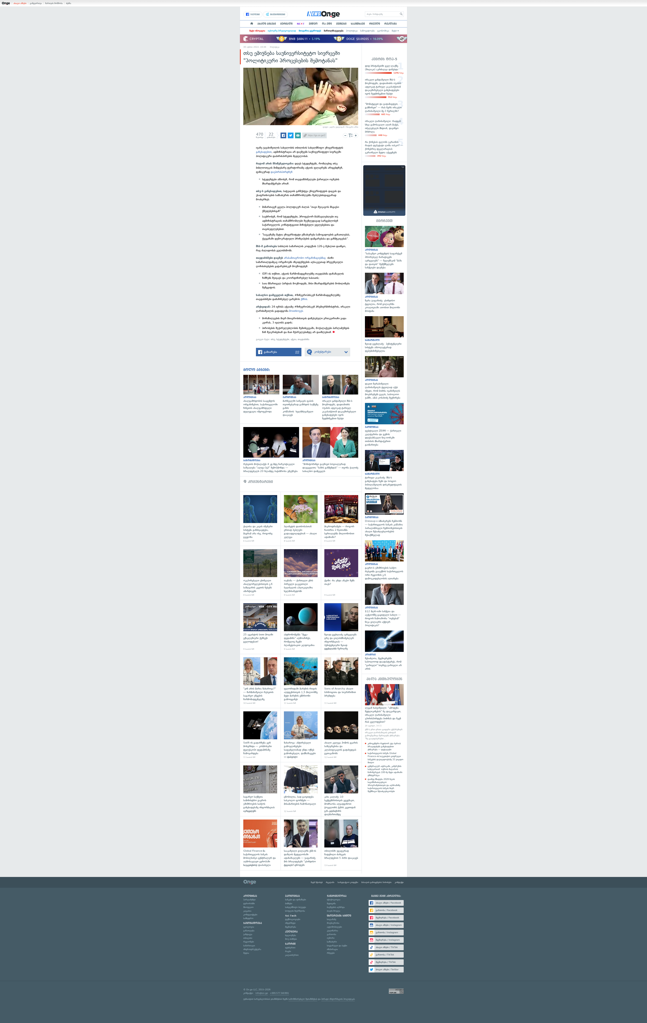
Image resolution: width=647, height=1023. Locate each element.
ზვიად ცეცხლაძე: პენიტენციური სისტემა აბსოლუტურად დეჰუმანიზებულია (384, 334)
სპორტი (290, 943)
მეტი (394, 30)
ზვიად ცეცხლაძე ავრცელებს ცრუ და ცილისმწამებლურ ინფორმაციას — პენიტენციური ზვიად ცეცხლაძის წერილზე (341, 627)
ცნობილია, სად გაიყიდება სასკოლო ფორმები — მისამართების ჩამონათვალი (301, 789)
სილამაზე (331, 919)
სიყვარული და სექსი (337, 945)
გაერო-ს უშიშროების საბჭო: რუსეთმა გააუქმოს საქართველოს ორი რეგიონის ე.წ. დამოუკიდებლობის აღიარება (384, 560)
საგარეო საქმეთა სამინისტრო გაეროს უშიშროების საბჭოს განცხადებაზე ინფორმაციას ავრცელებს (260, 789)
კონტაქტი (399, 882)
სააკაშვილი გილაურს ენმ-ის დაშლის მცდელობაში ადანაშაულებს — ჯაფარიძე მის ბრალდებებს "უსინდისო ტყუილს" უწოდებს (301, 843)
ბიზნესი (288, 903)
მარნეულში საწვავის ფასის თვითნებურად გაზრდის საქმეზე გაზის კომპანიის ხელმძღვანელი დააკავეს (302, 396)
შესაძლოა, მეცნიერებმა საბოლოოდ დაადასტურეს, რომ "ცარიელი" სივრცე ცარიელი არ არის (384, 651)
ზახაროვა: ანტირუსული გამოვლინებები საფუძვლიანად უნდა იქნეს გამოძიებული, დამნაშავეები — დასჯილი (301, 735)
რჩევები (331, 953)
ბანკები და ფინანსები (295, 899)
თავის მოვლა (333, 911)
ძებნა (68, 3)
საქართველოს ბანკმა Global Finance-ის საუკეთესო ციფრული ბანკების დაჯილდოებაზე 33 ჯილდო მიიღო (385, 758)
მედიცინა (331, 903)
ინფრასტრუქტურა (252, 949)
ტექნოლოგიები (292, 919)
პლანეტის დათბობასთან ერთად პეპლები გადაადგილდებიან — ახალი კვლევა (301, 519)
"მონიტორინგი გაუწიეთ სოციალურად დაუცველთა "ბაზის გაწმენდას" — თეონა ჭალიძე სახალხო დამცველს (332, 450)
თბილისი (247, 938)
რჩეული (374, 23)
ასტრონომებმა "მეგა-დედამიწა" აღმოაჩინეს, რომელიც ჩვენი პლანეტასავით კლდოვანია (301, 627)
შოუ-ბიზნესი (291, 939)
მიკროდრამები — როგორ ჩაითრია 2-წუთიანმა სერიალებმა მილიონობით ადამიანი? (341, 519)
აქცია (293, 339)
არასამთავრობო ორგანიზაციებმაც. (305, 257)
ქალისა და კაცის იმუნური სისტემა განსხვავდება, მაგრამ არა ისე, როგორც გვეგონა (260, 519)
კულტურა (291, 931)
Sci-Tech (290, 915)
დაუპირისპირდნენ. (282, 172)
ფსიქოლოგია (333, 899)
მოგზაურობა (333, 923)
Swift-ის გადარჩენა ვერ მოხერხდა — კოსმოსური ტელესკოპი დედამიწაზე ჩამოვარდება (260, 735)
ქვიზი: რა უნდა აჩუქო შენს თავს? (341, 573)
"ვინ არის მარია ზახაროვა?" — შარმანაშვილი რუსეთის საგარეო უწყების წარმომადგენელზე (260, 681)
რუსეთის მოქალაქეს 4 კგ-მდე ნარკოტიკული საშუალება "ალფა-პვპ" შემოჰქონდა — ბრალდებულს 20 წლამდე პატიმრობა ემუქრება (272, 450)
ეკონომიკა (383, 30)
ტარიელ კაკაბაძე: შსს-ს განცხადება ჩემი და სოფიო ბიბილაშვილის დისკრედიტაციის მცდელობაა (384, 470)
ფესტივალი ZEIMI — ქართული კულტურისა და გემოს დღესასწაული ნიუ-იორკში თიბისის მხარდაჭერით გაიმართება (384, 424)
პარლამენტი (249, 899)
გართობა (331, 934)
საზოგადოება (367, 30)
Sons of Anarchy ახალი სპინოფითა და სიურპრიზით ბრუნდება (341, 681)
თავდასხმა (303, 339)
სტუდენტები (282, 339)
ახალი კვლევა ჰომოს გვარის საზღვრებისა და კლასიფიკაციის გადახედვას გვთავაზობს (341, 735)
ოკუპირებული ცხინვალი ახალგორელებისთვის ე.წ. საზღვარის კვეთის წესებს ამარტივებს (260, 573)
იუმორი (330, 938)
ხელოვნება (290, 935)
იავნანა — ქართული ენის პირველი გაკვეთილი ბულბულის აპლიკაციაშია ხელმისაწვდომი (301, 573)
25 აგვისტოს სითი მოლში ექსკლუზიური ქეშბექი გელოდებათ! (260, 627)
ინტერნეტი (290, 923)
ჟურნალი (286, 23)
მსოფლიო (248, 907)
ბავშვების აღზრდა (336, 907)
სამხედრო (248, 918)
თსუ (273, 339)
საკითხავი (358, 23)
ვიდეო (313, 23)
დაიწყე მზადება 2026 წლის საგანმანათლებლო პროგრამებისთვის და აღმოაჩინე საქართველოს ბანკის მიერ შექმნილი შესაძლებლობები (384, 785)
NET (300, 23)
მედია (246, 953)
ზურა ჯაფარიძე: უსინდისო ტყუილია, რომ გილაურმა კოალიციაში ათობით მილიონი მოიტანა (384, 293)
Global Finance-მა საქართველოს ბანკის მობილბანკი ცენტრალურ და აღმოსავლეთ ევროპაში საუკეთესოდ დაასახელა (260, 843)
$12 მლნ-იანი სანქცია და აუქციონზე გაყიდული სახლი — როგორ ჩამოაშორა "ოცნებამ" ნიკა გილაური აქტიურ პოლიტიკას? (384, 605)
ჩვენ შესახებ (317, 882)
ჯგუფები (255, 14)
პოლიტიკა (352, 30)
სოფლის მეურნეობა (295, 911)
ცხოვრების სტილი (339, 915)
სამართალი (249, 945)
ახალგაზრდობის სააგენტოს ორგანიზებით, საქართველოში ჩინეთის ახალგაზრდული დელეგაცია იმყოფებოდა (263, 394)
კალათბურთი (292, 955)
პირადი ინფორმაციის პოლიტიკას (338, 999)
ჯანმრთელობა (337, 896)
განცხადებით (264, 151)
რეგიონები (248, 941)
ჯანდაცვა (247, 934)
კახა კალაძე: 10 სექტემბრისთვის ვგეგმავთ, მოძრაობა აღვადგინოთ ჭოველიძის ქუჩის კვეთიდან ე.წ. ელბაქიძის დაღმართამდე (341, 789)
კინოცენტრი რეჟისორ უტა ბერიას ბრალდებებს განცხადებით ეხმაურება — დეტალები (384, 746)
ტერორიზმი (249, 903)
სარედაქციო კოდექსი (348, 882)
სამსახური (332, 941)
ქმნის (304, 299)
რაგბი (288, 951)
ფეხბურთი (290, 947)
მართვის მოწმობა (54, 3)
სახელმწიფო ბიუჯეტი (295, 907)
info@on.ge (261, 993)
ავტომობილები (334, 927)
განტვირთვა (36, 3)
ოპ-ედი (327, 23)
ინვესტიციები (277, 14)
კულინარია (332, 930)
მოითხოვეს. (296, 310)
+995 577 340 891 (279, 993)
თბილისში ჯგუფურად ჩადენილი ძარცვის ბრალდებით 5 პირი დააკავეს (341, 843)
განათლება (248, 930)
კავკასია (247, 911)
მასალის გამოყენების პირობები (376, 882)
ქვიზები (341, 23)
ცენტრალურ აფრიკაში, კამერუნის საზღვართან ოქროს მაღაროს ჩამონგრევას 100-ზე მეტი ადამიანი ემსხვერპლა (385, 771)
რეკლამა (390, 23)
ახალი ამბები (19, 3)
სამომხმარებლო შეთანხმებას (302, 999)
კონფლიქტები (250, 914)
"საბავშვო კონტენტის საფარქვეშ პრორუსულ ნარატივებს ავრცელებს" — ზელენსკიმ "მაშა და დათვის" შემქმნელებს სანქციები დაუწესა (384, 247)
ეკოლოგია (248, 927)
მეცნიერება (290, 927)
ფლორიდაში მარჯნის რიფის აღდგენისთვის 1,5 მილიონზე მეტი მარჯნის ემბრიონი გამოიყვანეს (301, 681)
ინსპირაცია (332, 949)
